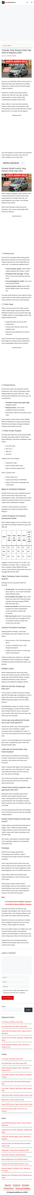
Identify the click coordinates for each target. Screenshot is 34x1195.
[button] (27, 2)
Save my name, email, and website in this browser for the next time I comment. (15, 991)
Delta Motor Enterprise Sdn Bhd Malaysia (14, 1155)
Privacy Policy (9, 1188)
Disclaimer (25, 1185)
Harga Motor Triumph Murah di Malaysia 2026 (15, 1150)
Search (4, 1006)
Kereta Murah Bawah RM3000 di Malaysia (18, 901)
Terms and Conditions (22, 1188)
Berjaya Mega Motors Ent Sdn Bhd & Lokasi (15, 1159)
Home (4, 45)
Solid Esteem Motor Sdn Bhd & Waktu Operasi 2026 (17, 1095)
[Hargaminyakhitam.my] (9, 2)
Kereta (9, 45)
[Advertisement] (17, 23)
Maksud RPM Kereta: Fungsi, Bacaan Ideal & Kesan (17, 1104)
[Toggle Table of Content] (21, 163)
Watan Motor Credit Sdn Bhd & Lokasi (13, 1099)
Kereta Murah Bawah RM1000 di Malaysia (18, 904)
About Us (8, 1185)
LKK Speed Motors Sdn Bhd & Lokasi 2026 (14, 1026)
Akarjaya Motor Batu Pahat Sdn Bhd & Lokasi (15, 1164)
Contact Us (16, 1185)
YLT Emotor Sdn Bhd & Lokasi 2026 (12, 1022)
